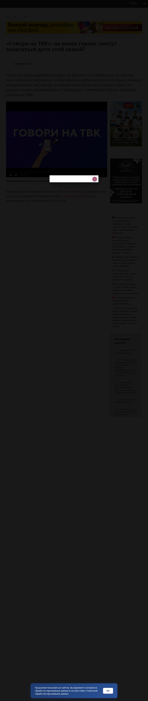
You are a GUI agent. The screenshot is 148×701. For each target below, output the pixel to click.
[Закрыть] (94, 179)
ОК (108, 690)
